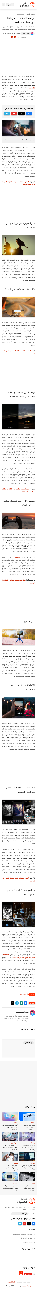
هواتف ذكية (20, 14)
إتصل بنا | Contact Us (27, 1238)
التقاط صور (32, 88)
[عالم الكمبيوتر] (27, 4)
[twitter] (21, 113)
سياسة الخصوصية (28, 1242)
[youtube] (14, 113)
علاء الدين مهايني (26, 34)
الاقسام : (32, 1214)
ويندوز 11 (33, 1143)
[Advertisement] (18, 59)
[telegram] (7, 113)
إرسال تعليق (28, 1042)
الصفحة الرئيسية (30, 14)
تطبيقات (16, 1122)
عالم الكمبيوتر (11, 1282)
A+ (15, 37)
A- (12, 37)
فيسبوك (33, 1122)
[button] (25, 1003)
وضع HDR (17, 557)
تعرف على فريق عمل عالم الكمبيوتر (22, 1234)
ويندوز (33, 1183)
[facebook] (29, 113)
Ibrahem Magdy (26, 1286)
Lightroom (6, 954)
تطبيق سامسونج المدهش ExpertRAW (23, 957)
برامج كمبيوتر (14, 1143)
